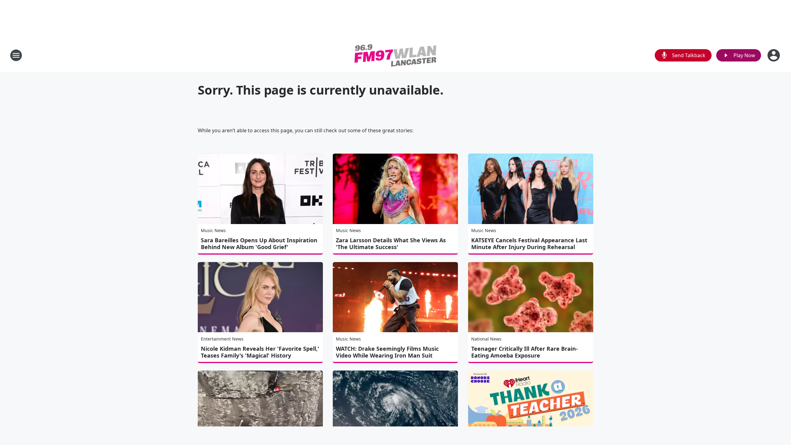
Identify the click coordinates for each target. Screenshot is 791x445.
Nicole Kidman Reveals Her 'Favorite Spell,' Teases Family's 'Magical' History (260, 352)
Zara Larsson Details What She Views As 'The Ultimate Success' (391, 243)
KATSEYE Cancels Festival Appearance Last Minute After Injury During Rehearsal (529, 243)
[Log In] (774, 55)
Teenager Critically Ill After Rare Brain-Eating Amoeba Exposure (524, 352)
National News (486, 339)
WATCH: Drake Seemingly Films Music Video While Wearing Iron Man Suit (387, 352)
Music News (213, 230)
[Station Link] (395, 55)
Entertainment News (222, 339)
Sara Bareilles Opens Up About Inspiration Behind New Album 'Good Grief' (259, 243)
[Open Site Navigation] (16, 55)
